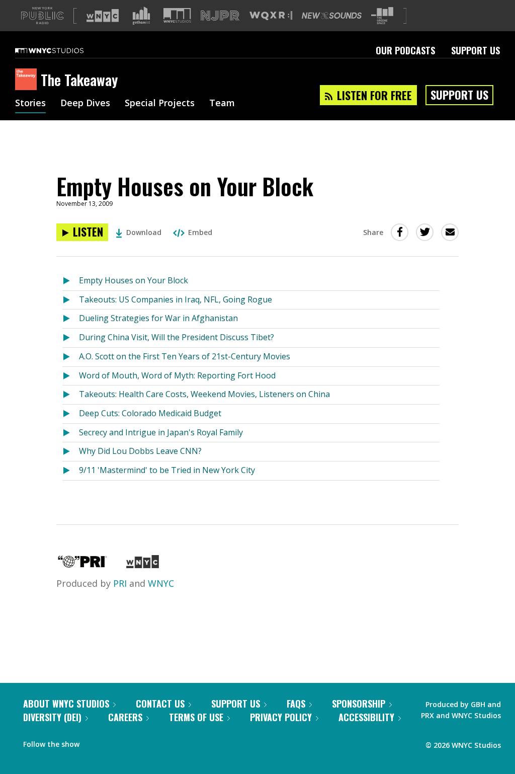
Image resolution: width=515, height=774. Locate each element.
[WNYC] (142, 565)
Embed (200, 232)
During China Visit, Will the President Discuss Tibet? (176, 337)
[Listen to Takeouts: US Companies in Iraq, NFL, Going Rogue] (70, 300)
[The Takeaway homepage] (28, 80)
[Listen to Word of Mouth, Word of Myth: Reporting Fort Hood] (70, 376)
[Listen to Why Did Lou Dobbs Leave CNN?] (70, 451)
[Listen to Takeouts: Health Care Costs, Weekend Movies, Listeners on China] (70, 394)
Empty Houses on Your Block (133, 280)
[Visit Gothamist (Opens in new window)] (141, 16)
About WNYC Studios (66, 703)
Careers (125, 717)
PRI (120, 583)
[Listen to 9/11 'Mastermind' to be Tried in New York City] (70, 470)
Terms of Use (196, 717)
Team (222, 103)
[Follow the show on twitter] (113, 742)
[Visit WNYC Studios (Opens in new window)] (177, 15)
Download (143, 232)
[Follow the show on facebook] (94, 742)
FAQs (296, 703)
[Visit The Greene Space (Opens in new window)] (382, 16)
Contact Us (160, 703)
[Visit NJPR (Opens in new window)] (220, 16)
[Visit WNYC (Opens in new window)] (103, 15)
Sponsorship (358, 703)
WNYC (161, 583)
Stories (30, 103)
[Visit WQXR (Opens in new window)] (270, 16)
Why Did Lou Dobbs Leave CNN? (140, 450)
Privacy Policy (281, 717)
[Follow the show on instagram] (132, 742)
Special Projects (160, 103)
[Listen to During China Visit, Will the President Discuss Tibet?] (70, 338)
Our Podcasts (405, 50)
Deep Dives (85, 103)
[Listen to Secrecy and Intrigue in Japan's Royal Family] (70, 433)
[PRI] (82, 565)
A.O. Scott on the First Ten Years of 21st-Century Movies (184, 356)
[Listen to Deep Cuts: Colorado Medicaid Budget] (70, 414)
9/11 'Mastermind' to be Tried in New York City (167, 470)
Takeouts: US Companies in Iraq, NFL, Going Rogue (175, 299)
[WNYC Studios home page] (62, 50)
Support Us (475, 50)
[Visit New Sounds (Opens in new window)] (332, 15)
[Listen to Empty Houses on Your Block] (70, 281)
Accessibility (366, 717)
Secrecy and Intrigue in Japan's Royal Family (161, 432)
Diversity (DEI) (52, 717)
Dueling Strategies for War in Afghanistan (158, 318)
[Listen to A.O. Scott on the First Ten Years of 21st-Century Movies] (70, 357)
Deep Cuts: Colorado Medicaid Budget (150, 413)
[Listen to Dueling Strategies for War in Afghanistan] (70, 318)
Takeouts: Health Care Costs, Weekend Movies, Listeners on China (204, 394)
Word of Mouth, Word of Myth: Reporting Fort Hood (177, 375)
